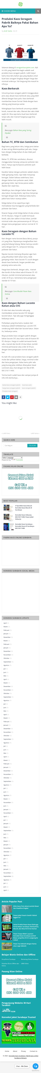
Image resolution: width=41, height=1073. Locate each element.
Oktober (8, 658)
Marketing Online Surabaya (29, 959)
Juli (6, 669)
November (8, 655)
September (8, 662)
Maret (7, 627)
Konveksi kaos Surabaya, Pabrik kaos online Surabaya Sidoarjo (23, 1057)
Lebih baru (6, 433)
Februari (8, 630)
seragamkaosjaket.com (25, 67)
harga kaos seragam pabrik (11, 388)
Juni (6, 672)
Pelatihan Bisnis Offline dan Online (10, 965)
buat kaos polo (27, 385)
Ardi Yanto (8, 31)
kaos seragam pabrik (28, 388)
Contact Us (33, 1051)
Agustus (7, 665)
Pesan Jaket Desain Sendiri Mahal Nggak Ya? (25, 916)
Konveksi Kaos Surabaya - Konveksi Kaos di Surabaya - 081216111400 (25, 526)
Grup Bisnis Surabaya (8, 959)
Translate (19, 460)
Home (7, 1051)
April (6, 623)
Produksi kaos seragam (10, 391)
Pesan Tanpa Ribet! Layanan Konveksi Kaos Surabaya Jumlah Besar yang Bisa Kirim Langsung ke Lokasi (25, 937)
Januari (7, 634)
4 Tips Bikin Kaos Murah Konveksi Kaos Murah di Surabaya (23, 508)
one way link (10, 900)
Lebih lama (34, 433)
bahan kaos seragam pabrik (11, 385)
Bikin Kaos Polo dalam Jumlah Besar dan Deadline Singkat (26, 907)
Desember (8, 637)
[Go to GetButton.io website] (35, 1070)
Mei (6, 676)
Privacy (23, 1051)
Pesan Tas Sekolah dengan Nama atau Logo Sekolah (24, 945)
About (15, 1051)
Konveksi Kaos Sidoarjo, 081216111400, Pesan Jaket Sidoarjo (24, 517)
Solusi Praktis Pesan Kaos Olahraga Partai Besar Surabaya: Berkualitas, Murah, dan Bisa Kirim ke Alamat (26, 926)
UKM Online (25, 964)
